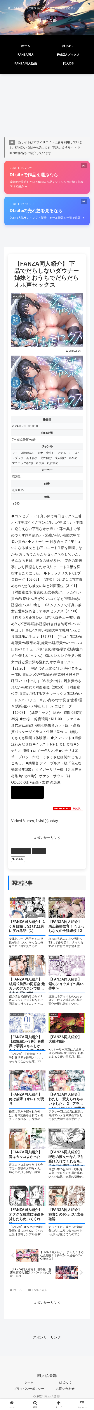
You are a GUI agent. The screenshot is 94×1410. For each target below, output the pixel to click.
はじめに (65, 1382)
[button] (85, 869)
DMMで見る (27, 792)
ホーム (28, 1382)
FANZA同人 (23, 850)
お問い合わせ (65, 1388)
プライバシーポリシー (29, 1388)
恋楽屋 (16, 476)
